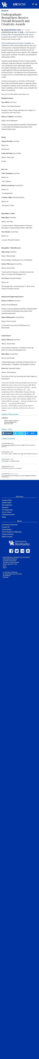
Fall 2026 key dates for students (12, 468)
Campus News (7, 500)
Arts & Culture (6, 512)
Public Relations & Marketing (11, 532)
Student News (6, 502)
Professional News (8, 514)
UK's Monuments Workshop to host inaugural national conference (19, 476)
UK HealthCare (7, 505)
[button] (36, 4)
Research (4, 11)
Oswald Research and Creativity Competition (17, 43)
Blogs (4, 517)
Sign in (5, 567)
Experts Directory (7, 534)
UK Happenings (7, 510)
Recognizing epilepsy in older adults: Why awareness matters (18, 445)
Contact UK (6, 527)
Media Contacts (7, 536)
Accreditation (7, 575)
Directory (5, 577)
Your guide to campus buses (10, 461)
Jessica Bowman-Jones (12, 30)
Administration (7, 529)
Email (4, 566)
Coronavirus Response (9, 525)
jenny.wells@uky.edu (10, 422)
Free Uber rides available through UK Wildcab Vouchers (19, 454)
